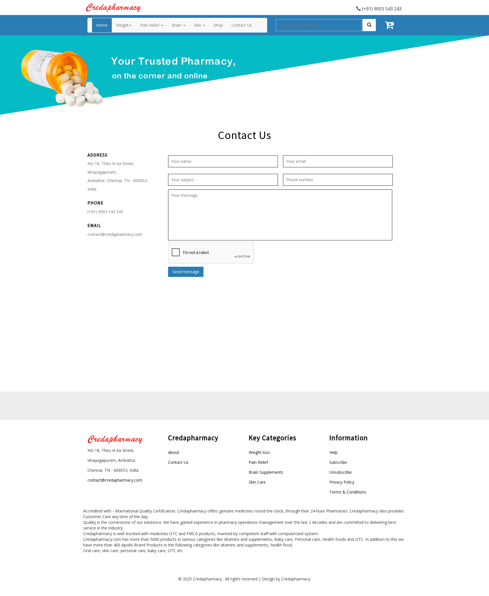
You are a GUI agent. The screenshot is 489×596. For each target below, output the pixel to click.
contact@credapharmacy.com (114, 234)
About (173, 452)
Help (333, 452)
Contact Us (178, 462)
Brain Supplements (266, 472)
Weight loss (259, 452)
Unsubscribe (340, 472)
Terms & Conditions (347, 492)
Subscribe (338, 462)
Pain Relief (258, 462)
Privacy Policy (341, 482)
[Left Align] (369, 25)
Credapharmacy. (296, 579)
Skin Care (257, 482)
